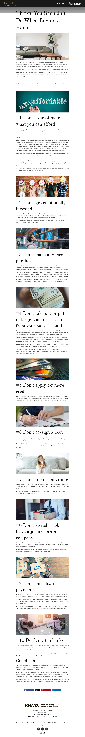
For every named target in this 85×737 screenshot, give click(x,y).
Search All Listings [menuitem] (62, 10)
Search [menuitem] (70, 10)
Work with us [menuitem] (78, 10)
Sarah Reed (36, 710)
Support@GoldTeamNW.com (42, 714)
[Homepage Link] (11, 3)
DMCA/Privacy (51, 725)
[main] (42, 349)
